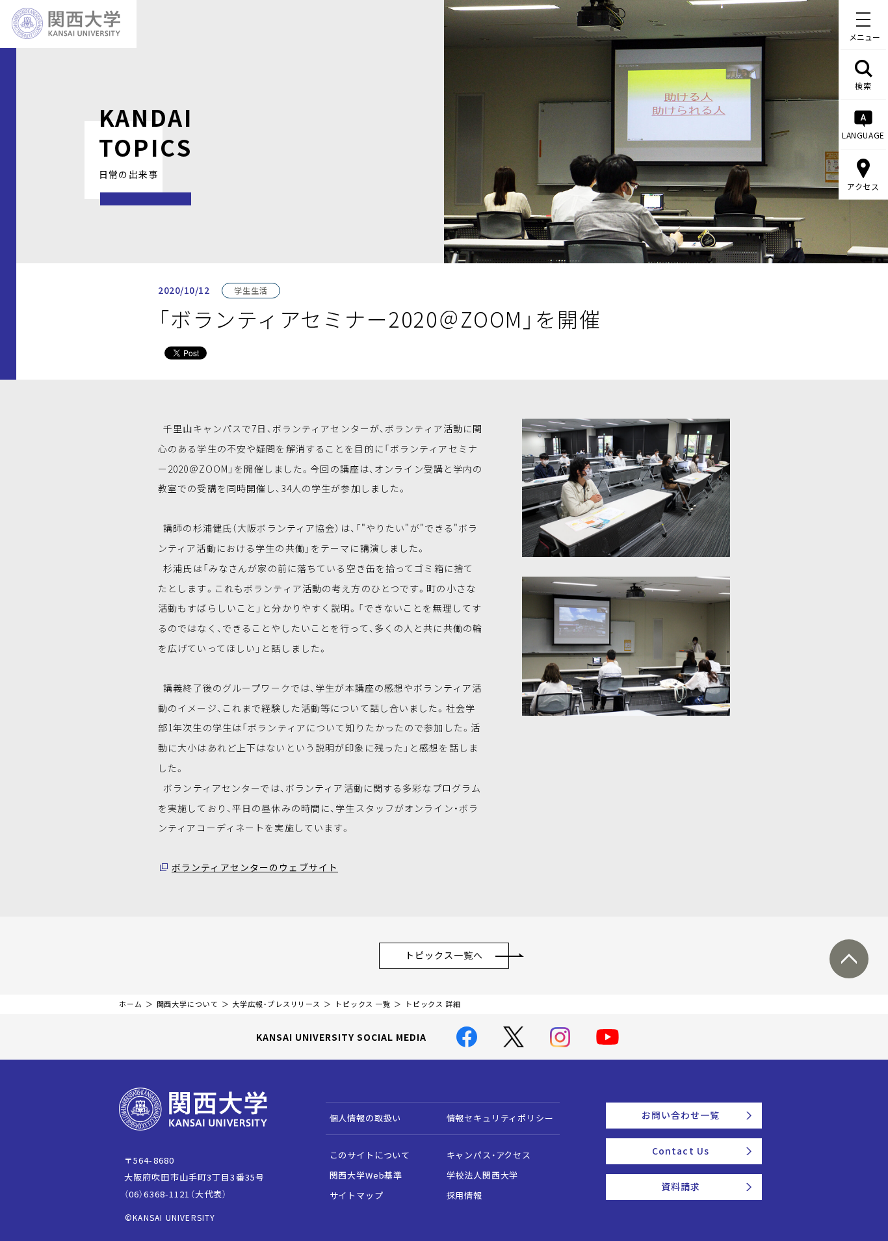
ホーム (130, 1004)
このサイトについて (370, 1155)
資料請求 (680, 1186)
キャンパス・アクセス (489, 1155)
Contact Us (680, 1150)
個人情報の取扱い (366, 1118)
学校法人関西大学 (483, 1175)
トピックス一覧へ (444, 954)
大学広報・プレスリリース (276, 1004)
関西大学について (187, 1004)
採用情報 (464, 1195)
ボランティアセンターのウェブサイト (255, 867)
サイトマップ (357, 1195)
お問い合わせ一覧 (681, 1114)
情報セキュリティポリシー (500, 1118)
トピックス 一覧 (363, 1004)
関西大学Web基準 (366, 1175)
